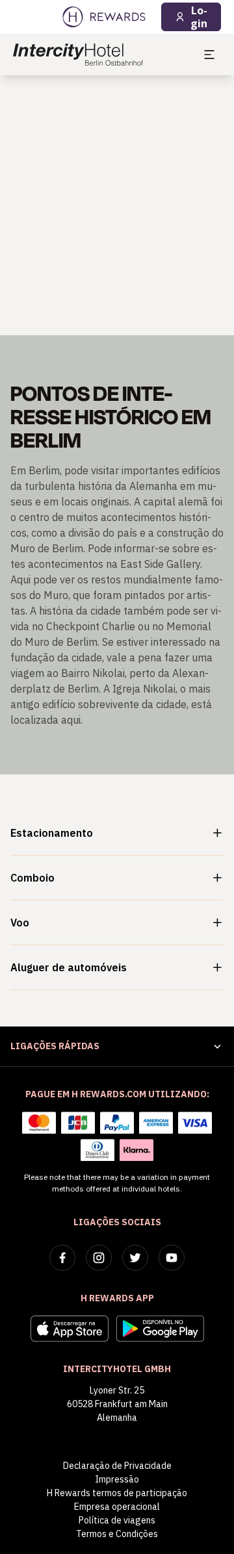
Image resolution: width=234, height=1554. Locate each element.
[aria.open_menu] (209, 54)
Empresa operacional (117, 1506)
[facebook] (62, 1258)
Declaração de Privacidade (117, 1465)
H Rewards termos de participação (117, 1493)
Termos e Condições (117, 1534)
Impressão (117, 1479)
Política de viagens (117, 1520)
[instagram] (99, 1258)
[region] (117, 205)
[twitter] (135, 1258)
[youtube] (172, 1258)
